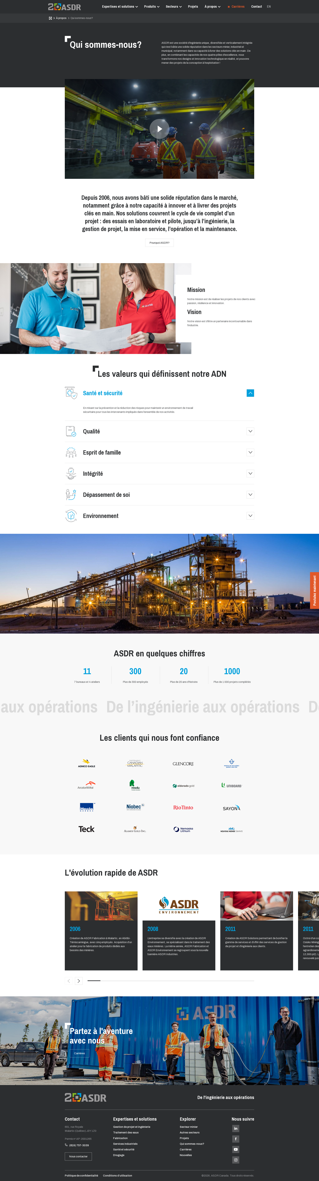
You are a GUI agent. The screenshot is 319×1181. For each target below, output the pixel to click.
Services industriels (125, 1143)
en (269, 6)
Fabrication (120, 1138)
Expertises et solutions (118, 6)
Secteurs (172, 6)
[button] (79, 981)
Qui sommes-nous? (192, 1143)
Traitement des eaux (126, 1132)
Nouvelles (186, 1155)
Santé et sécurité (123, 1149)
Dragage (118, 1155)
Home (50, 18)
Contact (256, 6)
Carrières (238, 6)
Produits (150, 6)
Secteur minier (189, 1126)
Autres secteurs (190, 1132)
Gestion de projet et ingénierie (131, 1126)
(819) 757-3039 (79, 1145)
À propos (211, 6)
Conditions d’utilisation (117, 1175)
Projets (193, 6)
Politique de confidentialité (81, 1175)
